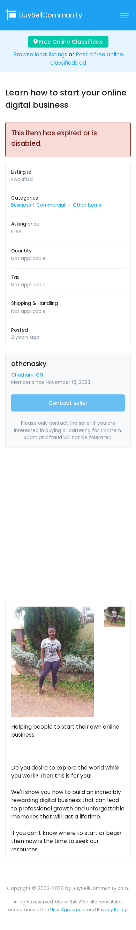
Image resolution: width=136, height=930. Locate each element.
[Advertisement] (68, 527)
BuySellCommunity (50, 15)
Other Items (87, 205)
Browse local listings (40, 54)
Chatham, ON (27, 375)
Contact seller (68, 403)
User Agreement (68, 910)
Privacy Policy (112, 910)
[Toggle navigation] (124, 15)
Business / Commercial (38, 205)
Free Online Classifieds (70, 42)
